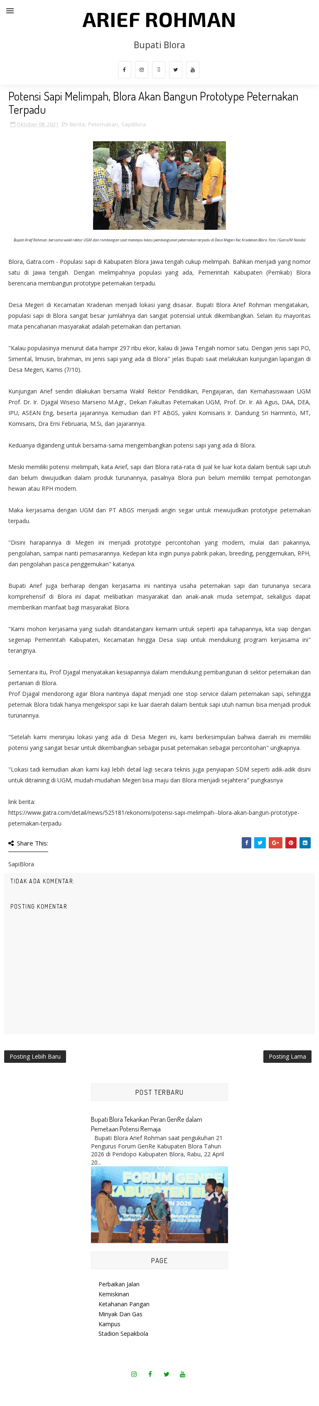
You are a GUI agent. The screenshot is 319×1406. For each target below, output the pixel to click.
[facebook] (124, 70)
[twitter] (175, 70)
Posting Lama (287, 1056)
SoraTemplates (133, 1389)
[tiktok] (158, 70)
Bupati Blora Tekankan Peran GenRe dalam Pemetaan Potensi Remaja (146, 1124)
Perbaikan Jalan (119, 1284)
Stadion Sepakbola (123, 1333)
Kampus (109, 1324)
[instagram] (141, 70)
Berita (77, 124)
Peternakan (103, 124)
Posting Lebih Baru (35, 1056)
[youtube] (192, 70)
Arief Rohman (159, 18)
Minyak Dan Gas (120, 1314)
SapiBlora (133, 124)
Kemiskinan (113, 1294)
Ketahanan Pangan (124, 1304)
